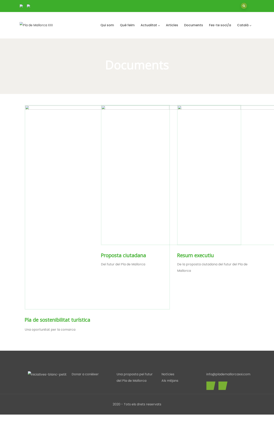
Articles (172, 25)
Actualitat (149, 25)
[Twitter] (221, 386)
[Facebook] (209, 386)
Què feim (127, 25)
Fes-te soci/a (220, 25)
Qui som (107, 25)
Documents (193, 25)
